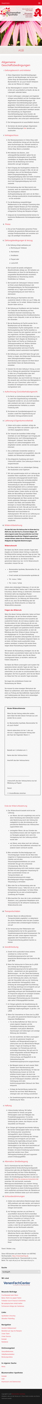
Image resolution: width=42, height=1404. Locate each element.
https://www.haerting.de (20, 1256)
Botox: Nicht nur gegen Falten (11, 1298)
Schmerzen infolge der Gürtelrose (13, 1306)
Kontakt (4, 1339)
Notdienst (5, 1342)
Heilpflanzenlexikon (8, 1354)
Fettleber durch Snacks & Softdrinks (14, 1301)
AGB (3, 1379)
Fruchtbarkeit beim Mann (10, 1295)
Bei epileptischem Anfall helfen (12, 1303)
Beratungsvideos (7, 1357)
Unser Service (6, 1336)
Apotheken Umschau (8, 1316)
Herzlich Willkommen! (9, 1328)
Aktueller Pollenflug (8, 1318)
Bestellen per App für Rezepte (12, 1331)
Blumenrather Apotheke (18, 1394)
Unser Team (6, 1333)
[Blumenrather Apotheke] (21, 12)
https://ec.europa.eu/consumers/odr (26, 1179)
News (3, 1366)
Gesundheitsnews (7, 1351)
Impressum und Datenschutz (11, 1381)
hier (25, 128)
